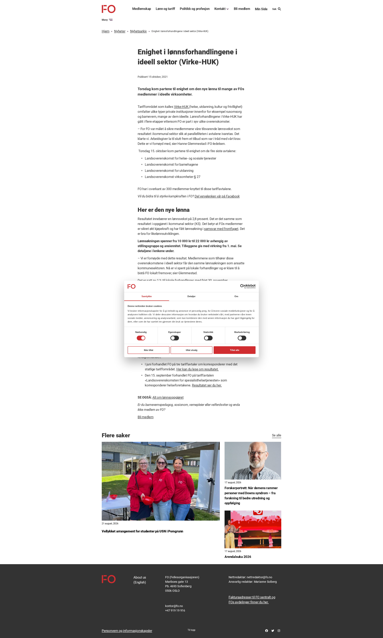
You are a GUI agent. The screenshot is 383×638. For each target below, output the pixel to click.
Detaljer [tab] (191, 296)
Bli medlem (242, 8)
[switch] (174, 338)
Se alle (276, 435)
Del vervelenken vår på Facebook (217, 196)
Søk (274, 9)
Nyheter (119, 31)
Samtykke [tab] (147, 296)
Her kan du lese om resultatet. (197, 369)
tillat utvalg (191, 350)
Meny (105, 19)
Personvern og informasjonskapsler (127, 631)
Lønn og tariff (165, 8)
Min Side (261, 9)
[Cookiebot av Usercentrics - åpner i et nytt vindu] (242, 286)
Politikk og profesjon (194, 8)
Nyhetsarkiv (138, 31)
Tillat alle (234, 350)
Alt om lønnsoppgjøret (167, 397)
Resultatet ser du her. (207, 385)
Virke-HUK (181, 107)
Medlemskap (141, 8)
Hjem (105, 31)
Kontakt (219, 8)
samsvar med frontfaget (221, 229)
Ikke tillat (148, 350)
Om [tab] (236, 296)
